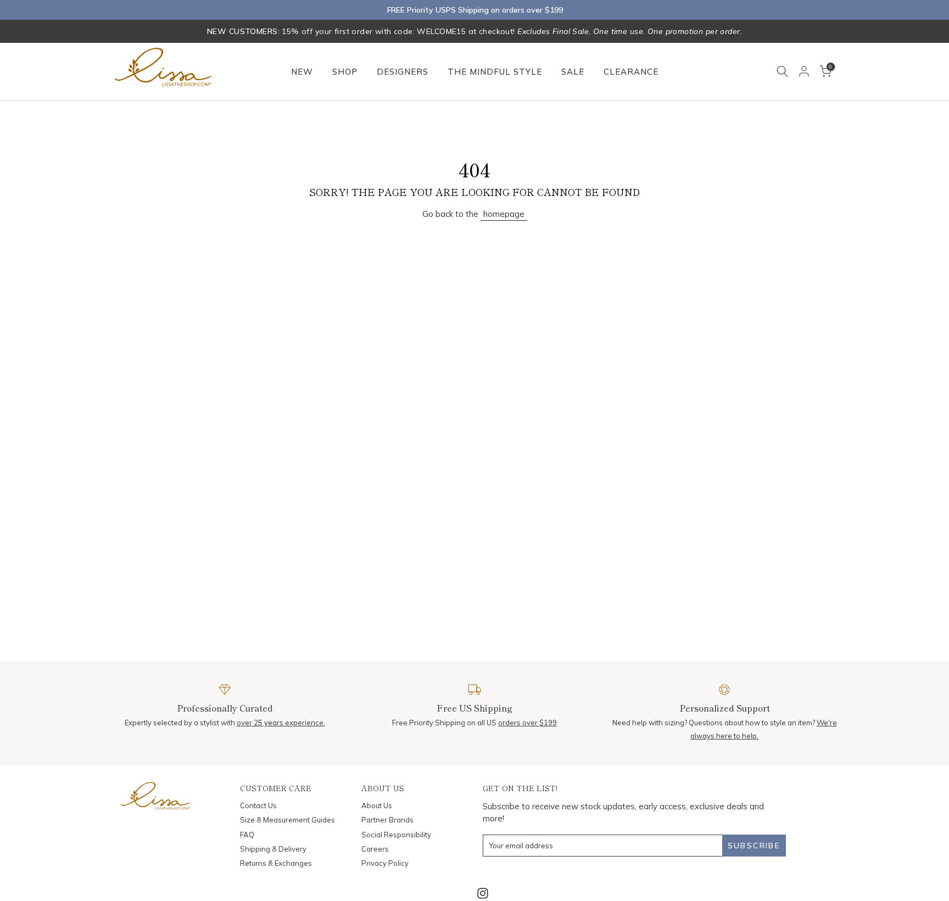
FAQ (247, 834)
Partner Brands (387, 819)
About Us (376, 805)
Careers (375, 848)
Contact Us (258, 805)
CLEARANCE (631, 71)
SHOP (345, 71)
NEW (302, 71)
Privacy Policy (385, 863)
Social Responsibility (396, 834)
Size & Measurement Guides (287, 819)
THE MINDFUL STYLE (495, 71)
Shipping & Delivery (273, 848)
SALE (572, 71)
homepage (503, 214)
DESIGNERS (402, 71)
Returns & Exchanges (276, 863)
